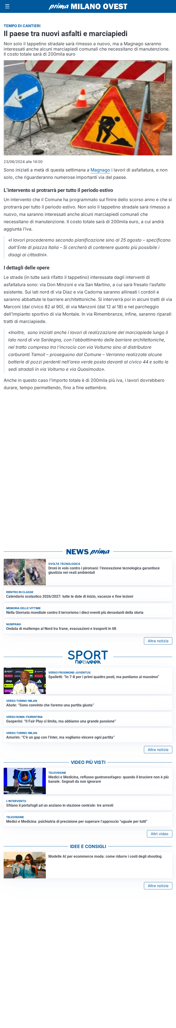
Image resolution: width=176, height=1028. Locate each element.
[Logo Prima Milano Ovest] (88, 6)
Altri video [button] (159, 833)
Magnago (100, 170)
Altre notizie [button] (158, 641)
